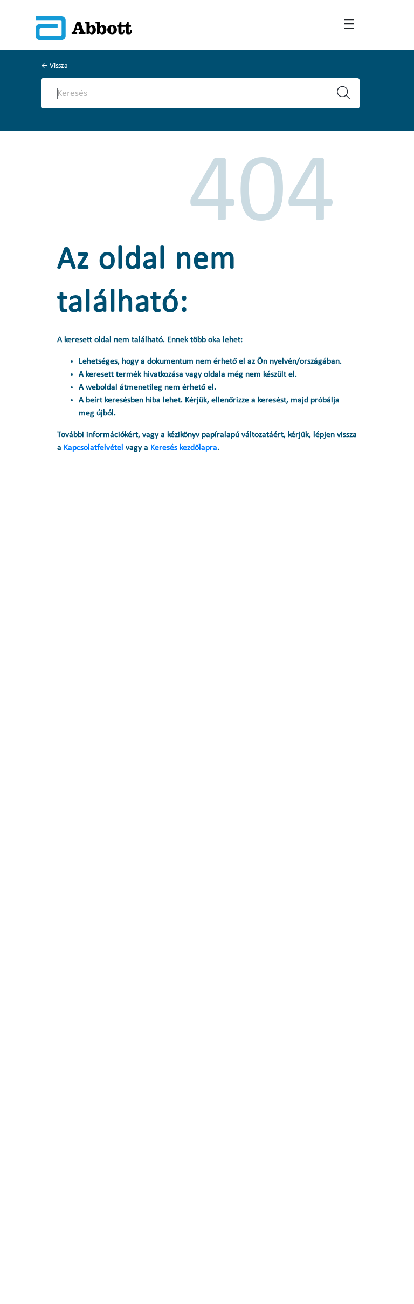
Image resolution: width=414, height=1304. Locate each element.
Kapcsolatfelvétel (95, 447)
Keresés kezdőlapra (183, 447)
